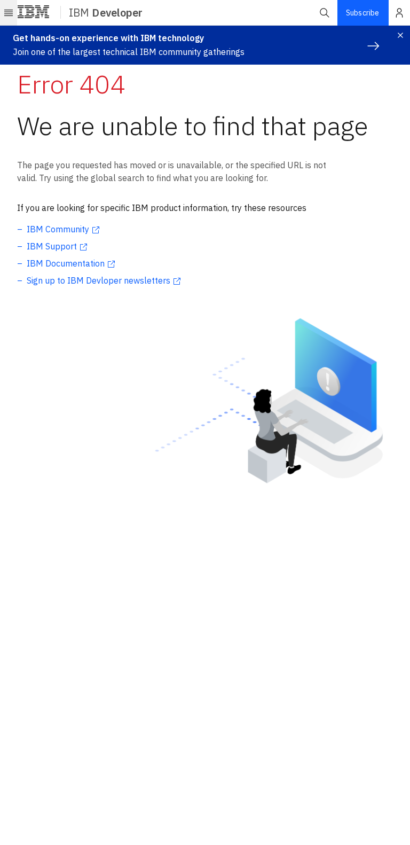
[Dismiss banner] (400, 35)
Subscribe (362, 13)
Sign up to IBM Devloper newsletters (98, 280)
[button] (324, 13)
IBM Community (58, 229)
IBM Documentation (66, 263)
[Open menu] (8, 13)
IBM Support (52, 246)
